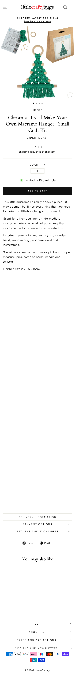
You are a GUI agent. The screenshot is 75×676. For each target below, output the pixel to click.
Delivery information (37, 517)
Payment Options (37, 524)
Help (37, 623)
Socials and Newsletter (36, 648)
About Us (36, 631)
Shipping (24, 151)
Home (36, 109)
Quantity (37, 164)
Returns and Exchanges (38, 531)
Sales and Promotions (36, 640)
